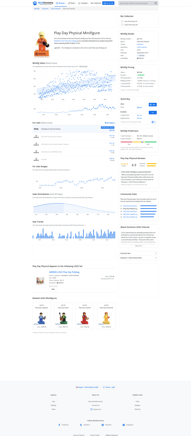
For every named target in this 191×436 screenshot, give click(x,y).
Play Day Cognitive (132, 214)
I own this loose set (130, 21)
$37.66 (111, 276)
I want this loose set (131, 25)
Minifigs (37, 9)
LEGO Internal (55, 9)
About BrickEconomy (95, 401)
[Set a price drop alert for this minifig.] (154, 122)
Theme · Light (110, 387)
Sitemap (137, 409)
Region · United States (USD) (88, 387)
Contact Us (95, 405)
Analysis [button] (84, 3)
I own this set (100, 286)
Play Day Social (131, 211)
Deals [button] (73, 3)
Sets (53, 401)
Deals (53, 409)
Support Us (97, 409)
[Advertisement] (74, 20)
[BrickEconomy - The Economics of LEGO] (42, 3)
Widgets (137, 405)
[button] (70, 170)
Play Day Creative (132, 217)
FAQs (137, 401)
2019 (54, 278)
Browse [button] (61, 3)
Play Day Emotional (132, 206)
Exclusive (45, 9)
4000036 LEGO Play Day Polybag (65, 41)
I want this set (100, 290)
